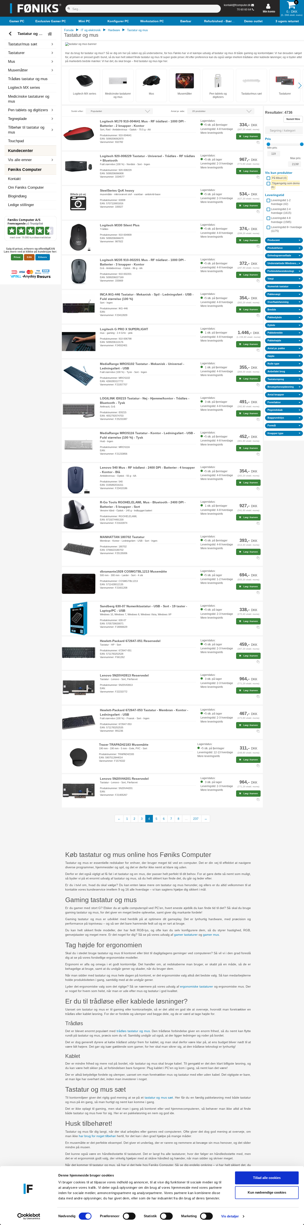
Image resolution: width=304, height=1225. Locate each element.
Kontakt (14, 179)
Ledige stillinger (21, 205)
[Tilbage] (10, 34)
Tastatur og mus (31, 34)
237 (196, 818)
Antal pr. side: (178, 111)
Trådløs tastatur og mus (28, 79)
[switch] (129, 1216)
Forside (69, 30)
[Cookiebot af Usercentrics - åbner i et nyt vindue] (28, 1216)
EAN (29, 257)
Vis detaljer (230, 1216)
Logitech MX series (24, 87)
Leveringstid (274, 195)
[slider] (268, 144)
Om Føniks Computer (26, 187)
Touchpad (16, 141)
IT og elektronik (91, 30)
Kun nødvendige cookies (267, 1192)
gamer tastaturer (186, 934)
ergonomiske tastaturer (196, 986)
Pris (268, 139)
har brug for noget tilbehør (97, 1136)
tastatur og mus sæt (159, 1097)
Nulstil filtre (293, 119)
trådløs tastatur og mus (133, 1031)
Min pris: (272, 147)
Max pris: (295, 158)
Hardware (114, 30)
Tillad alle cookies (267, 1178)
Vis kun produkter (278, 172)
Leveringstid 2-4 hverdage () (281, 211)
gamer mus (211, 934)
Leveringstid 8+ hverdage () (286, 229)
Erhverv (42, 257)
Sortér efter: (77, 111)
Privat (17, 257)
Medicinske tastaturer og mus (28, 98)
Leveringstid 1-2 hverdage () (281, 202)
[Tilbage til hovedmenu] (50, 34)
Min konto (269, 11)
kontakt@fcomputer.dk (237, 5)
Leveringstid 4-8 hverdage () (281, 220)
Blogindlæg (17, 196)
